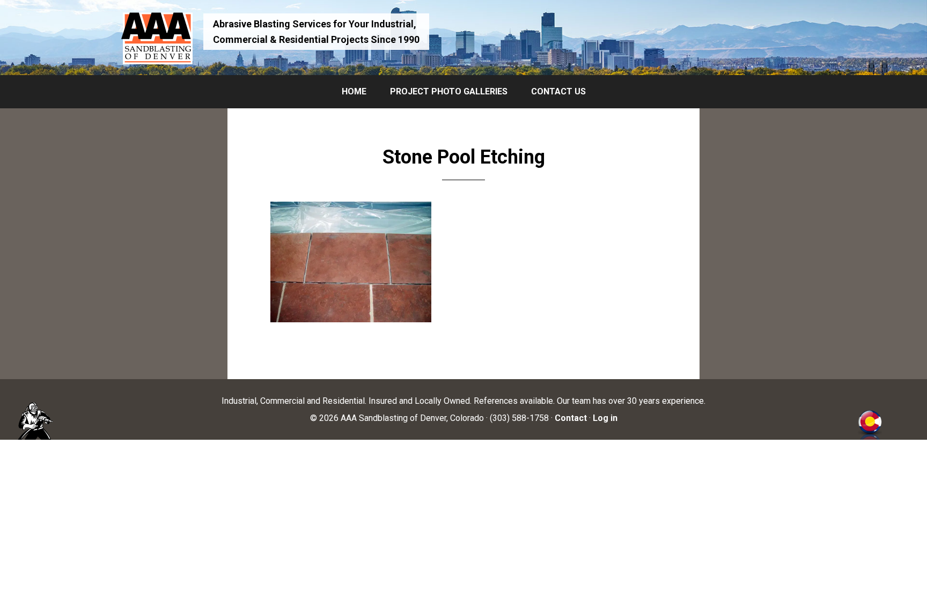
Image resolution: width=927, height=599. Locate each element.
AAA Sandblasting (156, 37)
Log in (605, 418)
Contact (571, 418)
